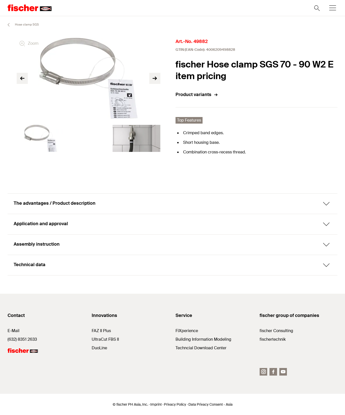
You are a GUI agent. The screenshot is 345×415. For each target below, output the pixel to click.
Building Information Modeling (203, 339)
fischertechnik (273, 339)
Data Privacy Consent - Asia (210, 404)
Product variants (193, 94)
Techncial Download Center (201, 348)
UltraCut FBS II (105, 339)
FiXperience (187, 330)
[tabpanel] (41, 138)
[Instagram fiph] (263, 372)
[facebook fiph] (273, 372)
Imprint (156, 404)
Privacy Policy (175, 404)
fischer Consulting (276, 330)
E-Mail (13, 330)
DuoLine (99, 348)
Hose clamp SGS (26, 24)
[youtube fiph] (283, 372)
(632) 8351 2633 (22, 339)
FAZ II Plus (101, 330)
